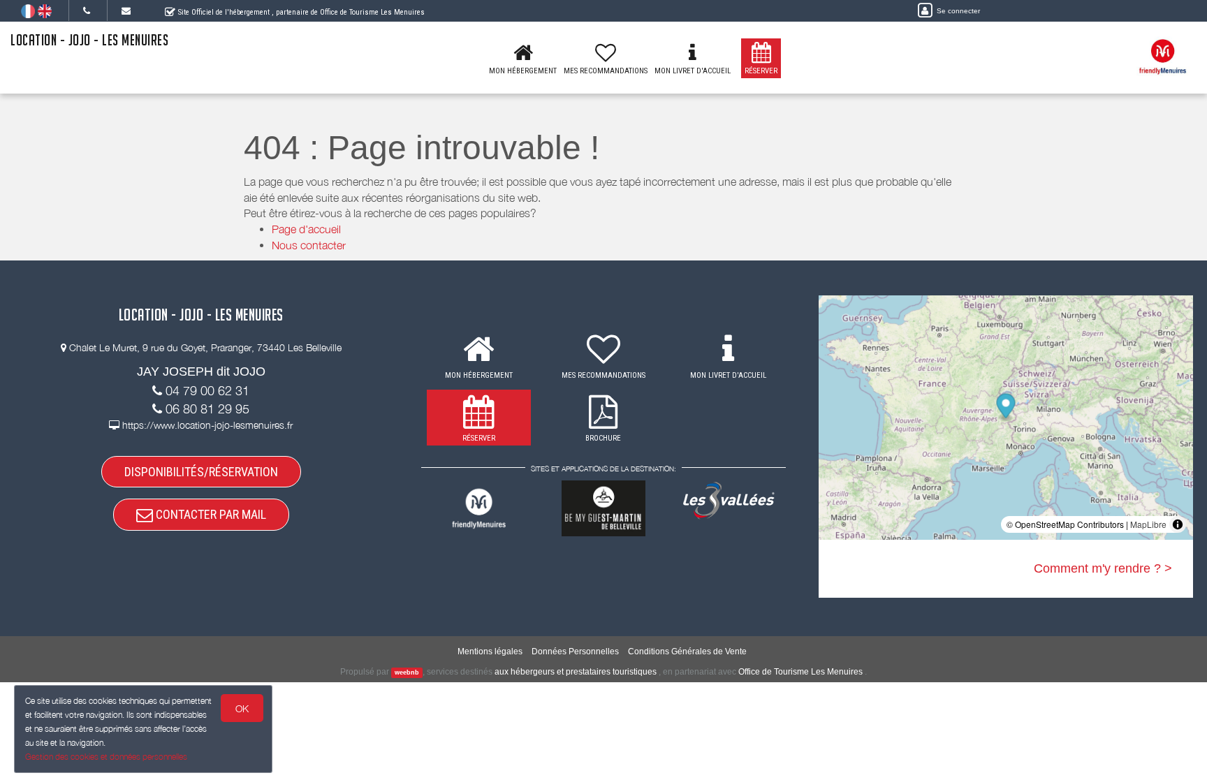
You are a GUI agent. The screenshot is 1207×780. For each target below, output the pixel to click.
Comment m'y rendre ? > (1103, 568)
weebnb (407, 672)
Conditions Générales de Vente (687, 651)
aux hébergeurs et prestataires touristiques (576, 672)
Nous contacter (309, 245)
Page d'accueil (306, 229)
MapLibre (1148, 524)
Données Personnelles (575, 651)
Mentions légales (490, 651)
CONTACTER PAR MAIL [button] (209, 514)
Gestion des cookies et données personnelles (106, 756)
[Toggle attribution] (1177, 524)
